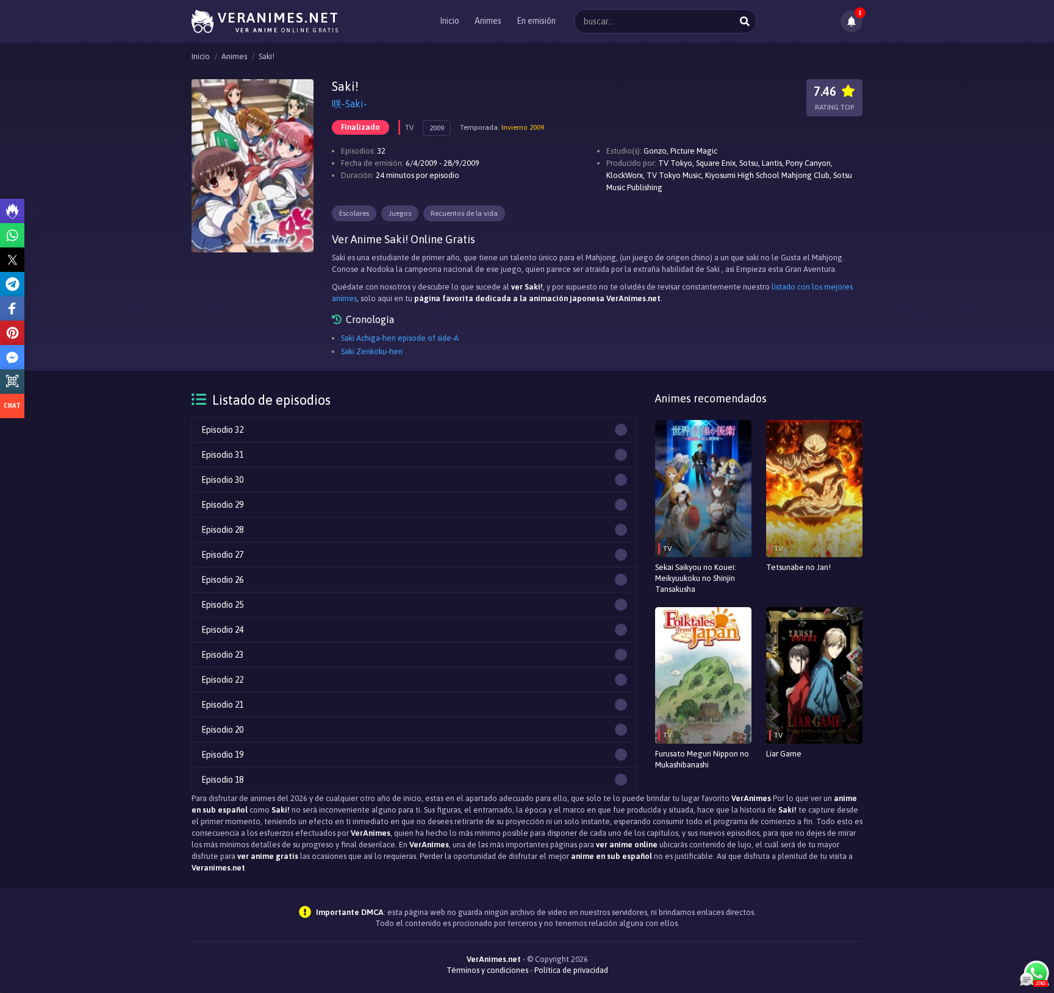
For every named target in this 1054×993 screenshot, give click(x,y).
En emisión (536, 21)
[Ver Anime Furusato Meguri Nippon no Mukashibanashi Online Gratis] (703, 675)
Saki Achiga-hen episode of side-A (400, 338)
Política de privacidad (571, 970)
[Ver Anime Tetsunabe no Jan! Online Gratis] (814, 488)
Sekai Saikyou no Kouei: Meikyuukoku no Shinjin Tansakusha (695, 578)
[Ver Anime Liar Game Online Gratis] (814, 675)
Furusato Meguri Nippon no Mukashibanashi (702, 759)
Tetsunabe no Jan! (798, 567)
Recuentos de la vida (464, 213)
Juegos (400, 213)
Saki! (266, 56)
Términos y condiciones (487, 970)
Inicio (449, 21)
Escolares (354, 213)
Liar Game (783, 753)
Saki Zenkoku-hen (372, 351)
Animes (488, 21)
